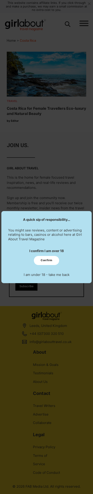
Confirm (46, 260)
